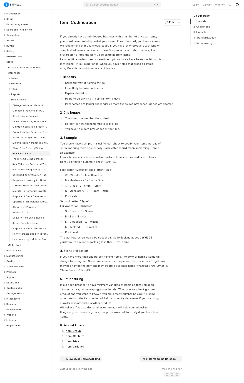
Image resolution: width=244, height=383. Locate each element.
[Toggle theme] (230, 4)
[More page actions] (179, 22)
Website (220, 4)
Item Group (73, 331)
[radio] (167, 374)
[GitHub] (237, 4)
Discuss (207, 4)
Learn (196, 4)
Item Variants (75, 346)
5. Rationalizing (202, 43)
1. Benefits (199, 21)
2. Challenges (201, 26)
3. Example (200, 32)
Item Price (72, 341)
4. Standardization (204, 37)
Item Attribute (75, 336)
